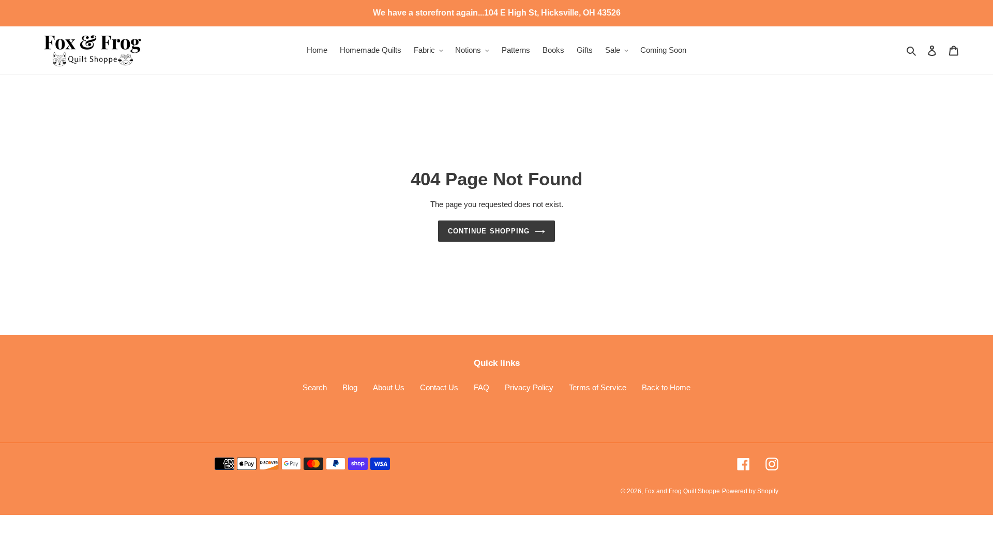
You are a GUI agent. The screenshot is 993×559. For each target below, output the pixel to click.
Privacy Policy (529, 387)
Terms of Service (597, 387)
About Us (388, 387)
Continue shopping (489, 231)
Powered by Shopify (750, 491)
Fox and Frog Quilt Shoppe (682, 491)
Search (315, 387)
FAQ (481, 387)
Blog (349, 387)
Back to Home (666, 387)
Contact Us (439, 387)
